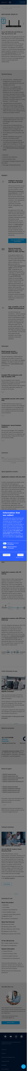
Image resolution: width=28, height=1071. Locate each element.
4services (10, 548)
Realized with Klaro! (19, 557)
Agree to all (20, 554)
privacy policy (19, 536)
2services (10, 544)
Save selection (6, 554)
